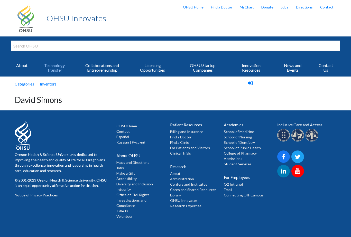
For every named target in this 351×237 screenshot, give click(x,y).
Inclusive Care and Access (299, 124)
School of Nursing (238, 137)
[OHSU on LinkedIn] (284, 176)
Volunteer (124, 216)
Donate (267, 7)
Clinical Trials (180, 153)
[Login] (250, 82)
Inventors (48, 83)
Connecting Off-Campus (244, 195)
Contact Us (326, 67)
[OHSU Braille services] (284, 140)
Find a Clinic (179, 142)
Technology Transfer (54, 67)
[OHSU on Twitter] (298, 162)
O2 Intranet (233, 184)
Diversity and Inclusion (134, 184)
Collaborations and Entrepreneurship (102, 67)
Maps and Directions (132, 162)
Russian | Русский (130, 142)
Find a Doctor (221, 7)
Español (122, 137)
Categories (24, 83)
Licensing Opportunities (152, 67)
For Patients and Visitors (190, 148)
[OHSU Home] (28, 18)
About (21, 65)
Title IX (122, 211)
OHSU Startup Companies (203, 67)
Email (228, 189)
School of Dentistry (239, 142)
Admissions (233, 158)
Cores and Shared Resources (193, 189)
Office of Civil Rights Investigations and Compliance (133, 200)
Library (175, 195)
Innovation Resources (251, 67)
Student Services (238, 164)
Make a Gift (125, 173)
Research (178, 166)
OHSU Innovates (76, 18)
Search (346, 5)
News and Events (292, 67)
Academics (233, 124)
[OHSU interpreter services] (313, 140)
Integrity (123, 189)
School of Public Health (242, 148)
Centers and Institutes (188, 184)
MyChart (247, 7)
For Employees (237, 177)
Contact (327, 7)
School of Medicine (239, 131)
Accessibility (126, 178)
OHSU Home (193, 7)
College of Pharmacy (240, 153)
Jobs (284, 7)
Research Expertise (185, 206)
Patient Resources (186, 124)
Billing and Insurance (186, 131)
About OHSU (128, 155)
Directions (304, 7)
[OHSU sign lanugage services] (298, 140)
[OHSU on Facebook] (284, 162)
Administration (182, 179)
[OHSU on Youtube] (298, 176)
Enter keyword (27, 53)
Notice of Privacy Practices (36, 195)
